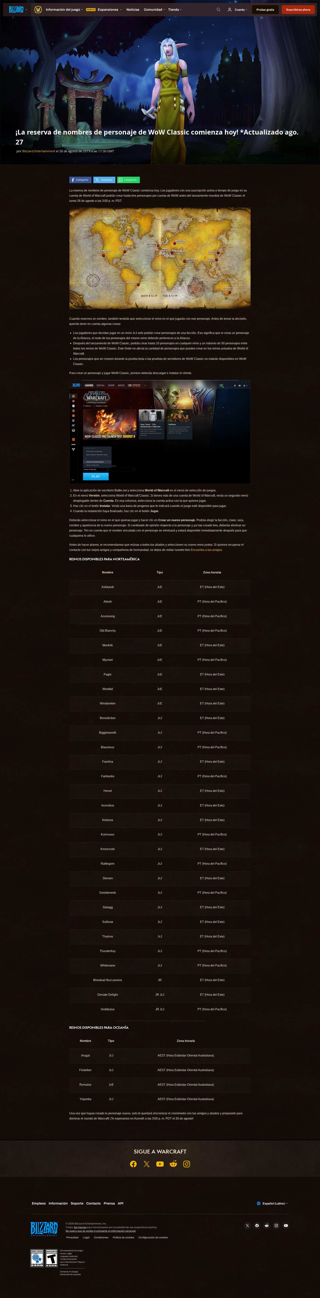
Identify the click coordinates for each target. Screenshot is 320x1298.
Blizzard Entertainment (38, 151)
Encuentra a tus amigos (206, 549)
